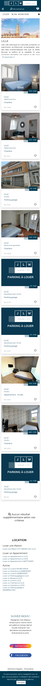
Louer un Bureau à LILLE (12, 578)
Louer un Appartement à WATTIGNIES (18, 561)
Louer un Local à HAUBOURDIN (15, 569)
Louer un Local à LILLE (12, 581)
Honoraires (28, 669)
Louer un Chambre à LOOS (13, 585)
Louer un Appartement (15, 553)
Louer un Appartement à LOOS (15, 559)
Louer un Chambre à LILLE (13, 583)
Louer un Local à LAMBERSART (15, 573)
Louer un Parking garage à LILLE (16, 576)
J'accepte (21, 682)
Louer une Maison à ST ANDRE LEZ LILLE (19, 549)
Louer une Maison (12, 545)
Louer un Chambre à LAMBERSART (17, 571)
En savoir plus (7, 57)
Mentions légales (15, 669)
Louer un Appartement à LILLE (15, 556)
